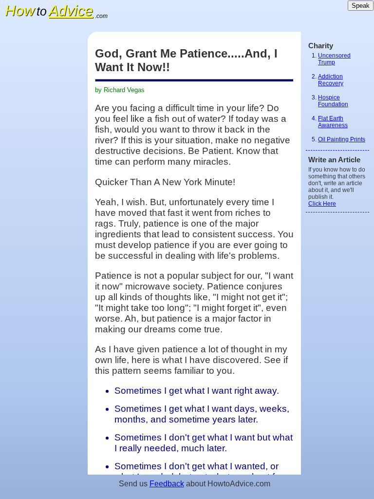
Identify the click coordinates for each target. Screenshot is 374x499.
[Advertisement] (44, 178)
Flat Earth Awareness (333, 122)
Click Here (322, 203)
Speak (361, 5)
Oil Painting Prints (341, 139)
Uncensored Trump (334, 59)
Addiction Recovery (330, 80)
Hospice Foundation (333, 101)
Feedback (167, 484)
